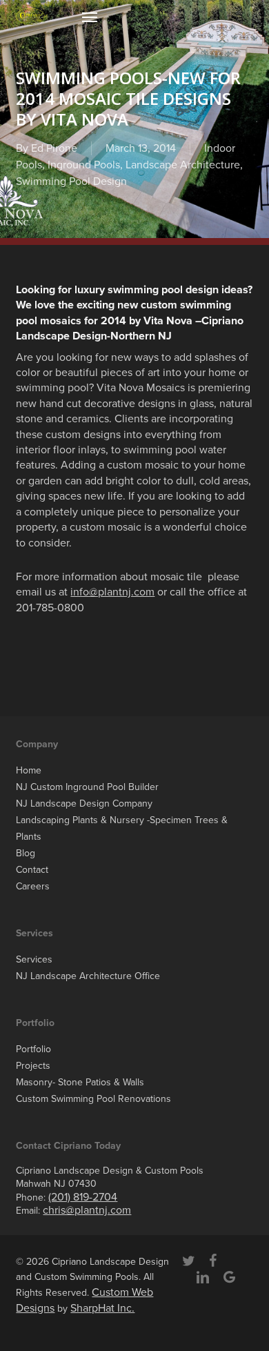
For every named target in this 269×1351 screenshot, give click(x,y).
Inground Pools (84, 165)
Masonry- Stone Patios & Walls (80, 1082)
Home (28, 770)
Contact (32, 870)
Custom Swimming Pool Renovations (93, 1099)
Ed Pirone (54, 148)
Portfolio (33, 1049)
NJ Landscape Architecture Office (88, 976)
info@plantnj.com (112, 592)
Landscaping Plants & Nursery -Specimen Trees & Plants (122, 828)
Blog (25, 853)
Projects (33, 1066)
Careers (33, 886)
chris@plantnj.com (87, 1210)
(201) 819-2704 (82, 1197)
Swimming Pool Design (71, 181)
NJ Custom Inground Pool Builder (87, 787)
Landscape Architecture (183, 165)
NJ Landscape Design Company (84, 803)
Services (34, 959)
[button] (89, 16)
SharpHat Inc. (102, 1308)
